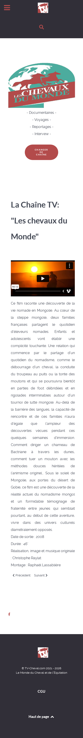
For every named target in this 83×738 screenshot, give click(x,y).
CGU (41, 691)
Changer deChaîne (41, 152)
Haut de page (39, 717)
